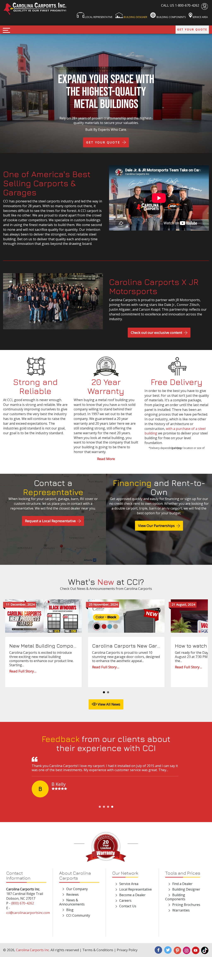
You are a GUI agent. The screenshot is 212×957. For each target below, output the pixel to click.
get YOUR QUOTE (104, 142)
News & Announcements (72, 902)
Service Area (200, 17)
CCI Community (78, 915)
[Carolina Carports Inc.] (35, 9)
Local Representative (98, 17)
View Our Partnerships (157, 525)
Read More (106, 458)
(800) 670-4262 (22, 903)
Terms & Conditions (97, 950)
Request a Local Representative (51, 520)
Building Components (171, 17)
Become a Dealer (132, 895)
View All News (108, 704)
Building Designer (135, 17)
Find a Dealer (182, 883)
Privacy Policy (127, 950)
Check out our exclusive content (157, 332)
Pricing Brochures (186, 904)
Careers (125, 900)
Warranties (181, 910)
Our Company (77, 889)
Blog (69, 910)
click (6, 30)
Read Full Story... (22, 671)
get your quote (192, 29)
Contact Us (127, 906)
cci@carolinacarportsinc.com (28, 912)
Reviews (72, 894)
